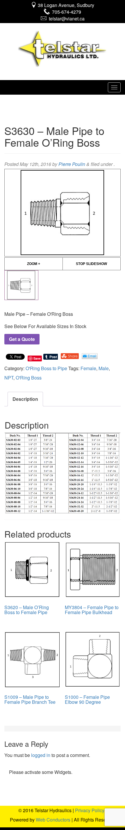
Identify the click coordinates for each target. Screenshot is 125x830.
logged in (40, 755)
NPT (8, 377)
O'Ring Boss (29, 377)
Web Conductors (53, 819)
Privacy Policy (89, 810)
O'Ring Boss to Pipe (46, 368)
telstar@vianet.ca (66, 18)
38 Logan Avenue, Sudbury (65, 5)
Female (88, 368)
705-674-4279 (65, 11)
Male (104, 368)
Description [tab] (25, 399)
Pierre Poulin (71, 164)
